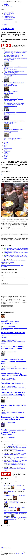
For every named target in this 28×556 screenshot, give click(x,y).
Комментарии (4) (11, 366)
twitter (5, 24)
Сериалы (6, 153)
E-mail (2, 278)
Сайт (2, 281)
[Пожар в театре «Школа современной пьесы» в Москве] (14, 369)
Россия (5, 61)
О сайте (6, 4)
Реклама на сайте (8, 6)
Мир (5, 132)
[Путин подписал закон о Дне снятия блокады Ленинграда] (14, 389)
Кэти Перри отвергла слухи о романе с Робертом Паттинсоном (14, 121)
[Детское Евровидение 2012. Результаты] (15, 499)
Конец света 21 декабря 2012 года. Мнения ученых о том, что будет (15, 518)
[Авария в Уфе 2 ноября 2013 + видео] (3, 402)
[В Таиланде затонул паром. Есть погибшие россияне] (14, 343)
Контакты (6, 5)
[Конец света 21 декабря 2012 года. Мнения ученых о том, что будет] (6, 523)
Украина (6, 144)
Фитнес (6, 156)
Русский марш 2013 (9, 12)
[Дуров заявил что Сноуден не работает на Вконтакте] (14, 413)
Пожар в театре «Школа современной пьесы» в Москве (14, 374)
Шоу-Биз (11, 93)
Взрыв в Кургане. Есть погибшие (12, 138)
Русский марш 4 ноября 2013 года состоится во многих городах (13, 335)
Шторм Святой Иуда (9, 17)
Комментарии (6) (11, 351)
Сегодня (14, 54)
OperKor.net (7, 28)
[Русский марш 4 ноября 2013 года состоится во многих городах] (14, 329)
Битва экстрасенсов (9, 19)
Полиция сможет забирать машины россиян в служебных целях (14, 361)
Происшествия (8, 54)
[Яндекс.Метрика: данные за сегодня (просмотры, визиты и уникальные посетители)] (6, 548)
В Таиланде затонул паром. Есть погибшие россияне (12, 347)
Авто (5, 76)
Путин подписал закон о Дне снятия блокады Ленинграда (13, 99)
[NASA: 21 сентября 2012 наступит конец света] (18, 510)
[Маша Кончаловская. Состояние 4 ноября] (3, 317)
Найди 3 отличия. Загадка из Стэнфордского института (11, 501)
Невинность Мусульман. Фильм (12, 485)
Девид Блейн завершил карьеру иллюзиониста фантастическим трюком (13, 261)
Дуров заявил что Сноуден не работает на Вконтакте (13, 418)
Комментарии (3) (11, 422)
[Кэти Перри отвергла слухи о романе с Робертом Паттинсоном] (3, 426)
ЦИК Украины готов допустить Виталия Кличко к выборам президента (15, 455)
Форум (5, 158)
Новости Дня (19, 553)
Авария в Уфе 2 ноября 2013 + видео (13, 104)
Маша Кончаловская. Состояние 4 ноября (15, 52)
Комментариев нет (12, 340)
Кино (5, 152)
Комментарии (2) (11, 326)
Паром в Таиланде (9, 13)
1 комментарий (11, 378)
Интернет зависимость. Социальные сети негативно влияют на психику (14, 464)
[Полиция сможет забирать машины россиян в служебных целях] (3, 356)
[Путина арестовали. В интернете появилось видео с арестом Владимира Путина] (12, 516)
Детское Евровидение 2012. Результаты (14, 495)
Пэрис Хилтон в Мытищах (11, 91)
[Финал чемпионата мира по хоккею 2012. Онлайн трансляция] (6, 494)
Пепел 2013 (7, 15)
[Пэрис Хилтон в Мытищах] (8, 379)
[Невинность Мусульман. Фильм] (12, 488)
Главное (6, 69)
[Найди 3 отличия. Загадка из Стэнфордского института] (6, 506)
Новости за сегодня (6, 551)
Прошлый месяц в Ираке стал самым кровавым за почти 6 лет (15, 461)
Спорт (5, 149)
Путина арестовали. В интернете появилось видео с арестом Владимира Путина (15, 512)
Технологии (12, 114)
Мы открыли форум (9, 16)
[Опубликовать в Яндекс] (1, 174)
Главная (6, 142)
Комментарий (4, 283)
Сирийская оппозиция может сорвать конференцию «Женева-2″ (14, 130)
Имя (2, 275)
